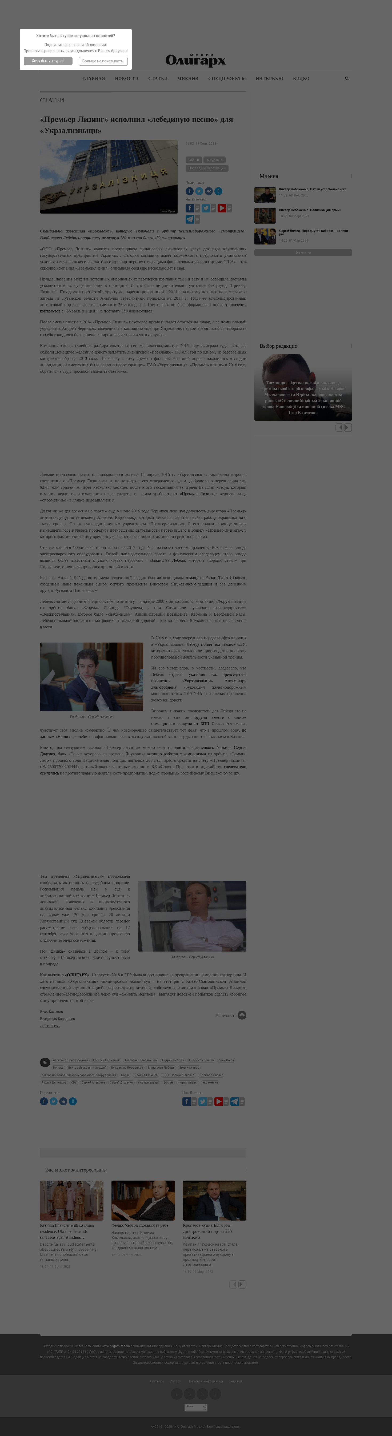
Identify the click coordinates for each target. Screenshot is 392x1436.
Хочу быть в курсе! (48, 61)
